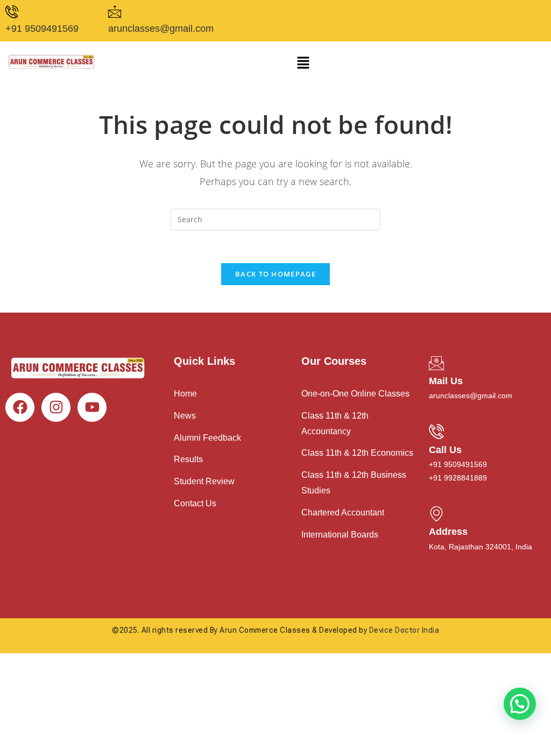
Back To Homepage (275, 274)
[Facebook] (19, 407)
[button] (303, 63)
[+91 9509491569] (11, 11)
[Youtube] (92, 407)
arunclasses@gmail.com (161, 28)
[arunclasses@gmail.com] (114, 11)
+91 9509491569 (42, 28)
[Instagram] (55, 407)
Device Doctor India (404, 630)
